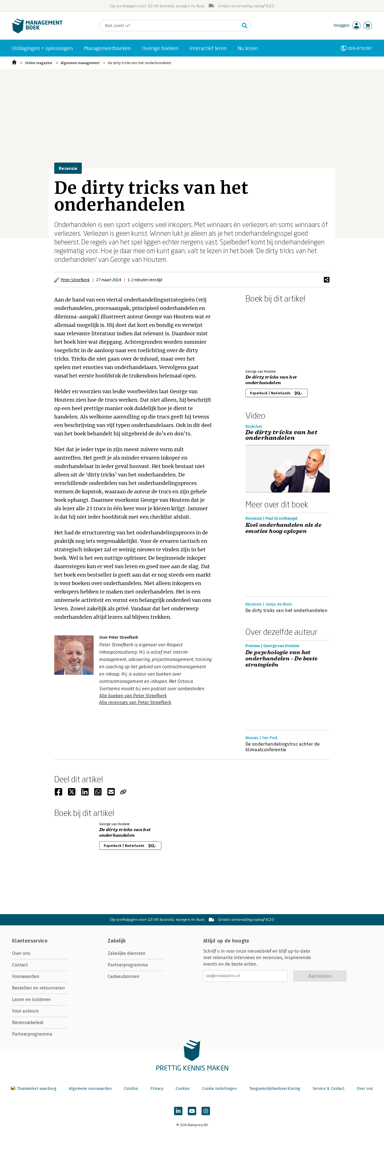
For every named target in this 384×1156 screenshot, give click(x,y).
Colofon (131, 1088)
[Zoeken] (245, 25)
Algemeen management (80, 63)
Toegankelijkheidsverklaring (274, 1088)
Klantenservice (30, 941)
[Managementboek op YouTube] (192, 1111)
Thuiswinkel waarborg (37, 1088)
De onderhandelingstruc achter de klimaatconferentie (282, 746)
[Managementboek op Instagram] (206, 1111)
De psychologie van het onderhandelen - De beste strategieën (281, 658)
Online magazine (38, 63)
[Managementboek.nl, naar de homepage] (37, 32)
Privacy (156, 1088)
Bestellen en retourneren (38, 988)
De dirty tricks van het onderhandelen (139, 63)
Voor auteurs (25, 1011)
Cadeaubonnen (123, 976)
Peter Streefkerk (75, 279)
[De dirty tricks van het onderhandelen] (265, 335)
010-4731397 (360, 48)
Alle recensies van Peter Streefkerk (135, 702)
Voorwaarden (25, 976)
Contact (20, 965)
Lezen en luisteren (31, 999)
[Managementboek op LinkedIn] (178, 1111)
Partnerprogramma (32, 1034)
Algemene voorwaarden (90, 1088)
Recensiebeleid (28, 1022)
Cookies (183, 1088)
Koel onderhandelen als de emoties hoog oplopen (283, 528)
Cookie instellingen (219, 1088)
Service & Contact (328, 1088)
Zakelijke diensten (127, 953)
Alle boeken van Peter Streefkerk (133, 695)
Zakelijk (117, 941)
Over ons (21, 953)
